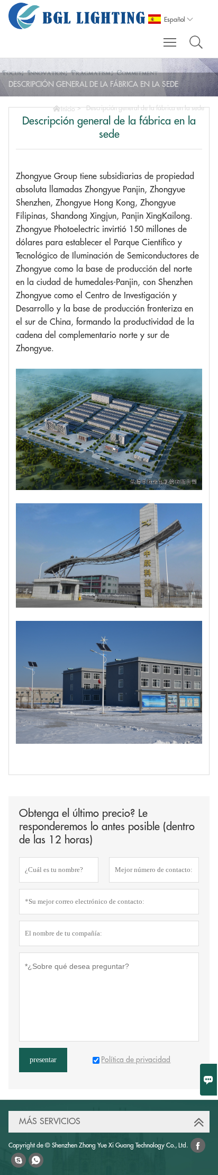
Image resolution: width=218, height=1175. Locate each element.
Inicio (68, 109)
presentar (43, 1060)
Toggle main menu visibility (170, 41)
